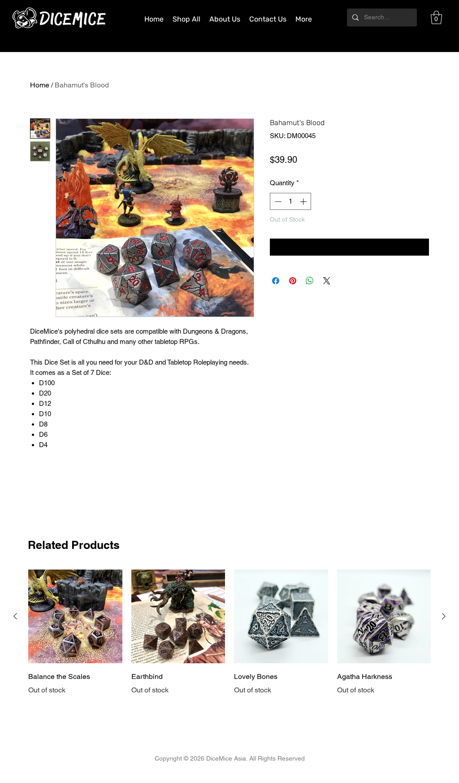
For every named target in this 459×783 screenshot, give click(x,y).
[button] (436, 17)
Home (39, 85)
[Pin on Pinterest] (292, 280)
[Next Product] (443, 616)
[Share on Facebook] (275, 280)
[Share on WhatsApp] (309, 280)
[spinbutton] (290, 201)
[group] (229, 639)
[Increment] (304, 201)
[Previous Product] (15, 616)
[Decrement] (277, 201)
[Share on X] (326, 280)
